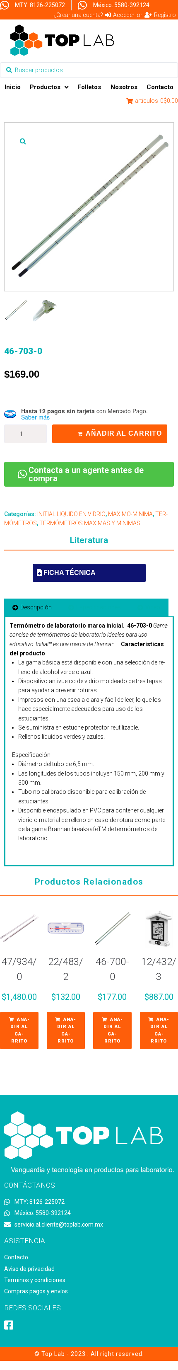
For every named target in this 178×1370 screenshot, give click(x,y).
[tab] (32, 607)
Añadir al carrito (124, 433)
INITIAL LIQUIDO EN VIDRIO (71, 514)
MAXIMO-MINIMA (130, 514)
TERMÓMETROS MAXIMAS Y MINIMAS (89, 523)
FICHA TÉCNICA (69, 572)
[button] (22, 141)
